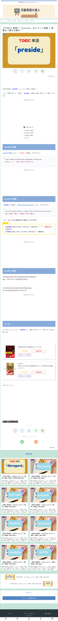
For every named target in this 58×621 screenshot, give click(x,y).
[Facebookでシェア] (22, 71)
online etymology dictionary (25, 205)
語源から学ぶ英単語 (13, 421)
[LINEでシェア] (36, 71)
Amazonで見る (24, 351)
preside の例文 (29, 135)
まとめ (27, 138)
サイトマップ (29, 615)
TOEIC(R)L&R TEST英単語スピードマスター (30, 347)
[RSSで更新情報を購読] (36, 442)
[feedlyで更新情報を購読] (22, 442)
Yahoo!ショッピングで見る (24, 354)
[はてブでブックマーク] (29, 71)
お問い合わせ (48, 613)
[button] (43, 71)
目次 (27, 127)
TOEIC (5, 421)
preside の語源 (29, 133)
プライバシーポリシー (29, 613)
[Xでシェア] (15, 71)
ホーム (10, 613)
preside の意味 (29, 130)
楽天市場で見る (39, 351)
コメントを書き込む (29, 598)
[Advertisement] (29, 82)
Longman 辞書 (7, 153)
